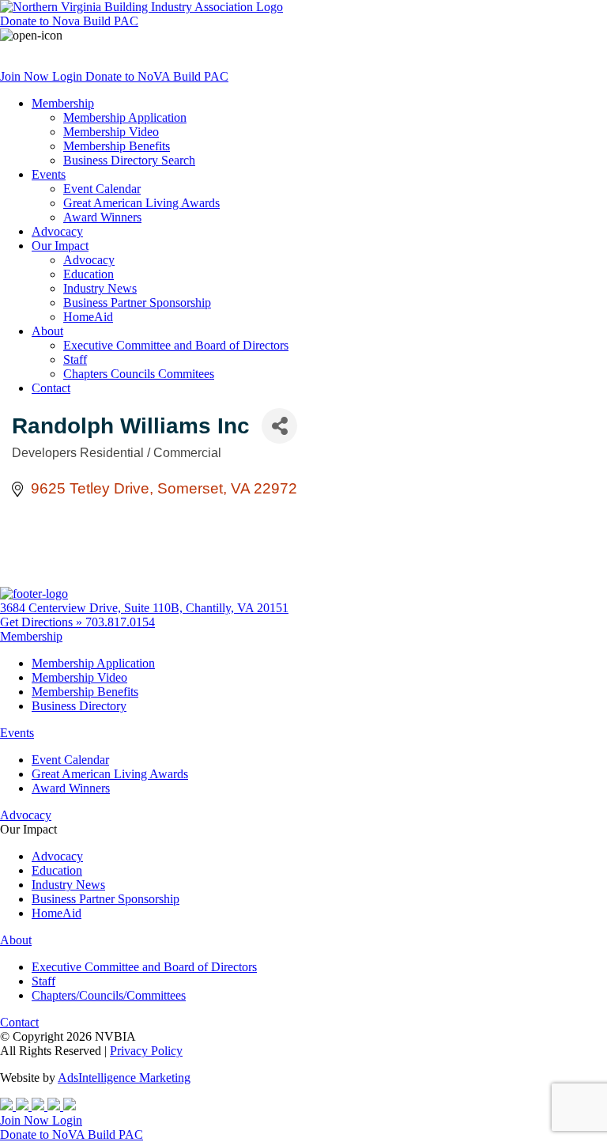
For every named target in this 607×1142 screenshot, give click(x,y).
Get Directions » (42, 622)
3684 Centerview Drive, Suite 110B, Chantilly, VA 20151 (144, 607)
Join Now (26, 76)
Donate (69, 21)
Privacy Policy (146, 1050)
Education (88, 274)
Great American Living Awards (141, 203)
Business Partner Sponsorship (137, 302)
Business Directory (79, 706)
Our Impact (60, 245)
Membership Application (125, 117)
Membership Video (111, 131)
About (47, 331)
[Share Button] (279, 426)
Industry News (100, 288)
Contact (51, 388)
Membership (63, 103)
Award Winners (102, 217)
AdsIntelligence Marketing (124, 1077)
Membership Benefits (116, 146)
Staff (75, 359)
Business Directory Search (129, 160)
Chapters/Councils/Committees (109, 995)
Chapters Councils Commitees (138, 373)
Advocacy (57, 231)
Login (68, 76)
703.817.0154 (120, 622)
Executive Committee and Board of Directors (175, 345)
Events (49, 174)
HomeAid (88, 316)
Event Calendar (102, 188)
